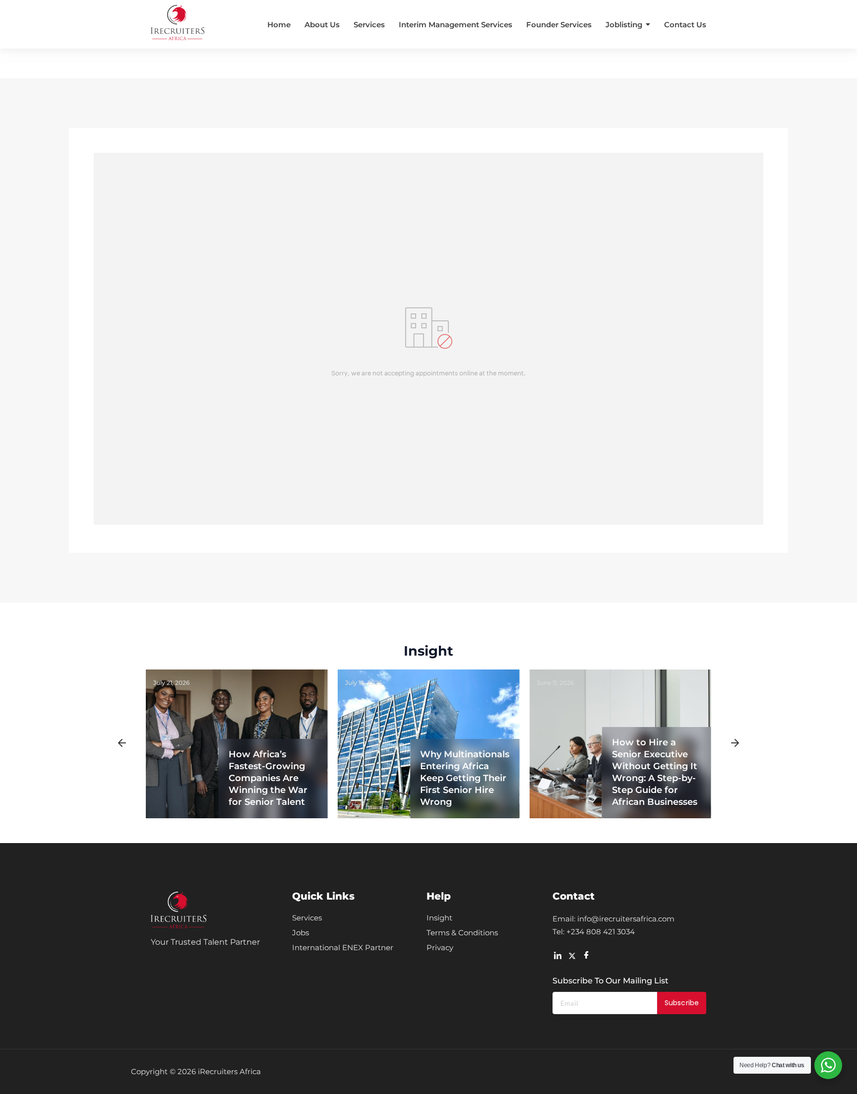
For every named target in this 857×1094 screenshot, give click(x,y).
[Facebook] (586, 955)
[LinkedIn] (557, 955)
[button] (122, 744)
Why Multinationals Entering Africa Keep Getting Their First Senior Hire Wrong (464, 778)
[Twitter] (572, 955)
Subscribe (682, 1003)
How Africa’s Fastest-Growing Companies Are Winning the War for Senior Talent (268, 778)
